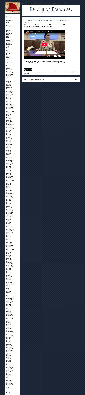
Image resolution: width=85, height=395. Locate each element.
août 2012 (8, 268)
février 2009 (9, 328)
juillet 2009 (8, 321)
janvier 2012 (9, 278)
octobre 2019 (9, 144)
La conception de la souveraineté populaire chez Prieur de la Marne (44, 20)
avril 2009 (8, 325)
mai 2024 (8, 65)
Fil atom (8, 392)
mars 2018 (8, 171)
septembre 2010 (10, 301)
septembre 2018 (10, 163)
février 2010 (9, 311)
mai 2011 (8, 289)
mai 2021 (8, 117)
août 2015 (8, 216)
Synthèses (8, 57)
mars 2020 (8, 137)
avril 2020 (8, 135)
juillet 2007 (8, 355)
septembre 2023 (10, 77)
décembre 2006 (10, 365)
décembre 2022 (10, 89)
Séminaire (8, 54)
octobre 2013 (9, 248)
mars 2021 (8, 120)
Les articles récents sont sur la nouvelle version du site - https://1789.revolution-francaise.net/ (46, 3)
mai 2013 (8, 255)
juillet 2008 (8, 338)
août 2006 (8, 371)
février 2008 (9, 345)
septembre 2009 (10, 318)
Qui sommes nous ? (11, 20)
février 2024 (9, 69)
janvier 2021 (9, 123)
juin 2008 (8, 340)
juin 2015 (8, 219)
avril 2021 (8, 118)
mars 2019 (8, 154)
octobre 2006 (9, 368)
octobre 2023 (9, 75)
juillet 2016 (8, 200)
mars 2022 (8, 102)
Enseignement (9, 39)
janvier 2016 (9, 209)
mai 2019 (8, 151)
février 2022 (9, 104)
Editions (8, 36)
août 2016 (8, 199)
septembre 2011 (10, 284)
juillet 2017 (8, 183)
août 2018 (8, 164)
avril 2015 (8, 222)
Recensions (9, 51)
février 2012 (9, 276)
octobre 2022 (9, 92)
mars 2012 (8, 275)
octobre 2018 (9, 161)
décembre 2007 (10, 348)
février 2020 (9, 138)
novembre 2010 (10, 298)
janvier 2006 (9, 381)
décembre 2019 (10, 141)
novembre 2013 (10, 246)
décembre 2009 (10, 314)
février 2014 (9, 242)
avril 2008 (8, 343)
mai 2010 (8, 307)
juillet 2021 (8, 114)
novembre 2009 (10, 315)
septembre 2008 (10, 335)
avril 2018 (8, 170)
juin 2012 (8, 271)
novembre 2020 (10, 125)
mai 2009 (8, 324)
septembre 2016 (10, 197)
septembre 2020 (10, 128)
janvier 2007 (9, 364)
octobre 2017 (9, 179)
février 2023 (9, 87)
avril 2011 (8, 291)
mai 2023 (8, 82)
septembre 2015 (10, 215)
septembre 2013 (10, 249)
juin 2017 (8, 184)
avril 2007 (8, 360)
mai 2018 (8, 169)
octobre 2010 (9, 299)
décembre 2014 (10, 227)
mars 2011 (8, 292)
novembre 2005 (10, 384)
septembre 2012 (10, 266)
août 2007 (8, 354)
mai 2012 (8, 272)
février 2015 (9, 225)
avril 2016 (8, 205)
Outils (7, 50)
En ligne (8, 37)
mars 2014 (8, 240)
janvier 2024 (9, 71)
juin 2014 (8, 236)
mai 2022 (8, 100)
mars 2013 (8, 258)
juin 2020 (8, 133)
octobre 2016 (9, 196)
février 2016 (9, 207)
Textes (7, 59)
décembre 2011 (9, 279)
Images (8, 46)
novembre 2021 (10, 108)
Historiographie (9, 44)
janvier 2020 (9, 140)
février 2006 (9, 380)
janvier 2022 (9, 105)
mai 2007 (8, 358)
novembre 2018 (10, 160)
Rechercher (9, 17)
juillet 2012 (8, 269)
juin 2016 (8, 202)
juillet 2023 (8, 79)
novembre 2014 (10, 229)
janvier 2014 (9, 243)
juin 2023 (8, 81)
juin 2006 (8, 374)
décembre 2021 (10, 107)
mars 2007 (8, 361)
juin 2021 (8, 115)
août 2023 (8, 78)
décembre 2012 (10, 262)
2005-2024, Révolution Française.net (34, 79)
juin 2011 (8, 288)
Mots (7, 47)
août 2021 (8, 113)
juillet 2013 (8, 252)
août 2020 (8, 130)
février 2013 (9, 259)
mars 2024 (8, 68)
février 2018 (9, 173)
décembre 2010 (10, 297)
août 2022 (8, 95)
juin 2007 (8, 357)
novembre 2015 (10, 212)
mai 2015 (8, 220)
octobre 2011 (9, 282)
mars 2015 (8, 223)
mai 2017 (8, 186)
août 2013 (8, 251)
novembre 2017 (10, 177)
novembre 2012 (10, 263)
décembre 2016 (10, 193)
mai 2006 (8, 376)
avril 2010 (8, 308)
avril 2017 (8, 187)
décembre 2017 (10, 176)
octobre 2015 (9, 213)
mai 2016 (8, 203)
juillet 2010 (8, 304)
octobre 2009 (9, 317)
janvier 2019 (9, 157)
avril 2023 (8, 84)
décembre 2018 (10, 159)
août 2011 (8, 285)
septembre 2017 (10, 180)
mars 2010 (8, 309)
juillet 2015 (8, 217)
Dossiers (8, 34)
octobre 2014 (9, 230)
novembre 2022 (10, 91)
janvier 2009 (9, 330)
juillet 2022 (8, 97)
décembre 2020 (10, 124)
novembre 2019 (10, 143)
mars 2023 (8, 85)
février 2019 (9, 156)
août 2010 (8, 302)
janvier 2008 (9, 347)
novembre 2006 (10, 367)
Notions (8, 49)
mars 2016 (8, 206)
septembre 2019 (10, 146)
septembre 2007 (10, 353)
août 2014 (8, 233)
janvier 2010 (9, 312)
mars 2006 (8, 378)
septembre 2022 (10, 94)
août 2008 (8, 337)
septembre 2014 (10, 232)
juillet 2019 (8, 148)
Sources (8, 56)
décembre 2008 (10, 331)
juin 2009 (8, 322)
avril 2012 (8, 273)
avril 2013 (8, 256)
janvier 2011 (9, 295)
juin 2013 (8, 253)
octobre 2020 (9, 127)
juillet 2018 (8, 166)
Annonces (8, 30)
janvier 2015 (9, 226)
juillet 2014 (8, 235)
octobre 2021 (9, 110)
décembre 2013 (10, 245)
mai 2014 (8, 238)
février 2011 (9, 294)
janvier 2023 (9, 88)
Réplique (8, 53)
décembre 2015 (10, 210)
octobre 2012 (9, 265)
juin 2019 (8, 150)
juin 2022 (8, 98)
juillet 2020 (8, 131)
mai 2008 (8, 341)
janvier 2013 (9, 261)
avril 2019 (8, 153)
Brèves (8, 31)
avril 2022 (8, 101)
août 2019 (8, 147)
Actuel (7, 28)
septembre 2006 (10, 370)
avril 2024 (8, 67)
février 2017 (9, 190)
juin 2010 (8, 305)
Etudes (8, 43)
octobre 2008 (9, 334)
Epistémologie (9, 41)
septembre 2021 (10, 111)
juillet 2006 (8, 373)
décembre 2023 (10, 72)
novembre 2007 (10, 350)
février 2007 (9, 363)
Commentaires (9, 33)
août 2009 (8, 319)
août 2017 (8, 181)
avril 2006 (8, 377)
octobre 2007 (9, 351)
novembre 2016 (10, 194)
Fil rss (7, 391)
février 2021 (9, 121)
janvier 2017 (9, 192)
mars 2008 (8, 344)
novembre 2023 (10, 74)
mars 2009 (8, 327)
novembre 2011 (9, 281)
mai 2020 (8, 134)
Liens (7, 22)
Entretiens (8, 40)
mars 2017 (8, 189)
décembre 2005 (10, 383)
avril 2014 (8, 239)
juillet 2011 (8, 286)
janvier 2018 (9, 174)
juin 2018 (8, 167)
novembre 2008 (10, 332)
